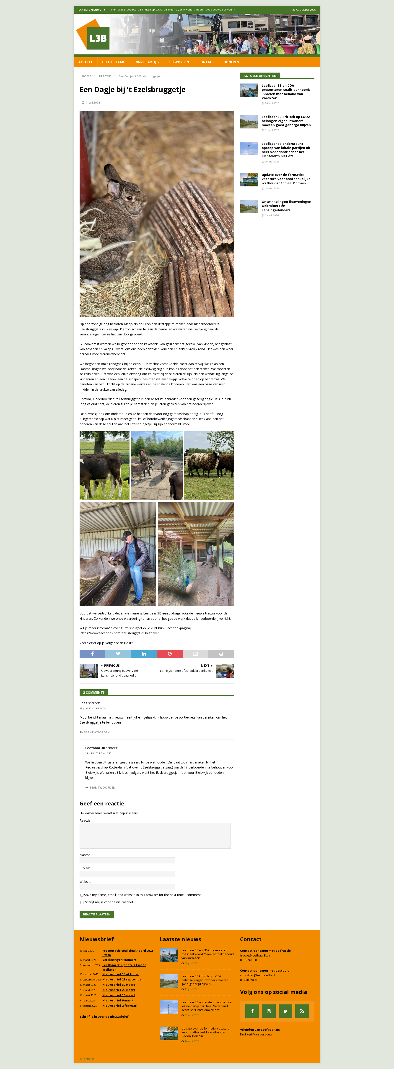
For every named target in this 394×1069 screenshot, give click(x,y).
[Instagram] (269, 1011)
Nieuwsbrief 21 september (122, 979)
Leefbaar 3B (95, 748)
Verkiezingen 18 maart (119, 960)
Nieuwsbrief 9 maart (118, 1000)
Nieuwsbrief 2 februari (119, 1006)
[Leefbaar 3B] (197, 54)
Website (85, 881)
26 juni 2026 (272, 103)
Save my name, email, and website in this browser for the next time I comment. (143, 895)
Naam (84, 855)
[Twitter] (285, 1011)
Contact (206, 62)
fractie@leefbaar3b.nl (255, 955)
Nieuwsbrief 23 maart (118, 990)
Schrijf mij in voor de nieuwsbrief (108, 902)
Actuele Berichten (260, 75)
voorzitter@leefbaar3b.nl (257, 975)
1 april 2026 (272, 215)
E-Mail (84, 868)
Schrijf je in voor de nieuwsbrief (104, 1016)
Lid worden (179, 62)
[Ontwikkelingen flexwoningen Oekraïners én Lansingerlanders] (249, 206)
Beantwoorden (97, 732)
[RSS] (302, 1011)
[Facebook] (252, 1011)
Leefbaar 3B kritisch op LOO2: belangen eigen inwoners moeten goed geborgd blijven (286, 121)
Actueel (85, 62)
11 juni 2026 (272, 130)
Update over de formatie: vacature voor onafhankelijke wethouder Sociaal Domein (286, 179)
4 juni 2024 (93, 102)
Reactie (85, 820)
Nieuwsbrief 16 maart (118, 995)
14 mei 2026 (272, 188)
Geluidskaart (114, 62)
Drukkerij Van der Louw (256, 1034)
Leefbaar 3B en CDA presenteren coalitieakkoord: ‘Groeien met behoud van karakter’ (286, 91)
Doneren (231, 62)
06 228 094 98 (249, 980)
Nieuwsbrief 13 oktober (120, 974)
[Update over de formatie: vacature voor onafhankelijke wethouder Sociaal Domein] (249, 179)
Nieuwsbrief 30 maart (118, 985)
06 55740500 (248, 960)
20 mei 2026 (272, 161)
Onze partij (146, 62)
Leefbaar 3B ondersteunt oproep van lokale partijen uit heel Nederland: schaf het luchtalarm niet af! (286, 149)
